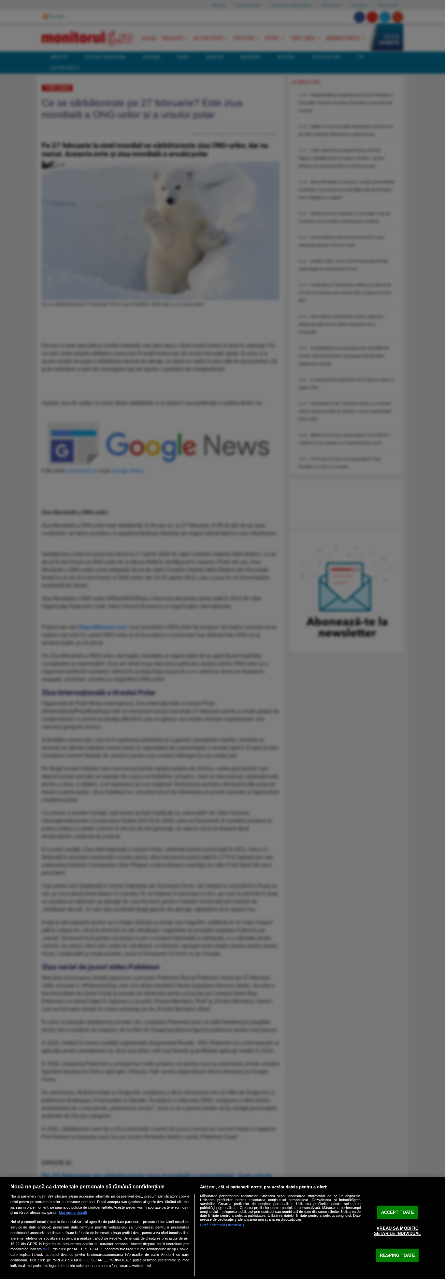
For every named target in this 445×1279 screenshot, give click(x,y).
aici (46, 1249)
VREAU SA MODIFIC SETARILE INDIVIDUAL (397, 1231)
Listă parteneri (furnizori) (222, 1225)
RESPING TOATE (397, 1255)
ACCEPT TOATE (397, 1212)
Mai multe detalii (73, 1212)
